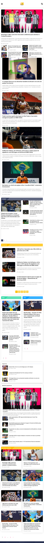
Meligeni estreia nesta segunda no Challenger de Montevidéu (36, 342)
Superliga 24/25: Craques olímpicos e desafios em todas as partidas (24, 435)
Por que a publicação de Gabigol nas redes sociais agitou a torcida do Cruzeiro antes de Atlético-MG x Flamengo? (36, 203)
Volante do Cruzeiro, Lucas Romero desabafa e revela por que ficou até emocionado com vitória (10, 216)
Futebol (4, 199)
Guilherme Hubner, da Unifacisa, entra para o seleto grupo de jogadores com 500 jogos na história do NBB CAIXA (20, 151)
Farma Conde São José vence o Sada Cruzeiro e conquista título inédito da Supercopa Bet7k (32, 484)
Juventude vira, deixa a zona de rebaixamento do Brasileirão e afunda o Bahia (36, 221)
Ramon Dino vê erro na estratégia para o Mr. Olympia (21, 366)
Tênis (24, 297)
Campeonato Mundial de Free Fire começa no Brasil (20, 372)
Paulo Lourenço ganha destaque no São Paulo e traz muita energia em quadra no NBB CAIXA (19, 116)
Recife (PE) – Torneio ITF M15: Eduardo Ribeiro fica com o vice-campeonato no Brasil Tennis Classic (32, 315)
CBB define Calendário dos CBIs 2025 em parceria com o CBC (35, 54)
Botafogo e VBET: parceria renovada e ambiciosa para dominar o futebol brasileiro (9, 464)
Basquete (4, 245)
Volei (3, 297)
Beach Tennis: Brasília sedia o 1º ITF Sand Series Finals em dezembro (24, 441)
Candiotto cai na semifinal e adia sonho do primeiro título (36, 334)
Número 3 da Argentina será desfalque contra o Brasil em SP (14, 47)
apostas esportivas (36, 414)
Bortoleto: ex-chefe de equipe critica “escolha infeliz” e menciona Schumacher (33, 505)
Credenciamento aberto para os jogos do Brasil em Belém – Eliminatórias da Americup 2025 (29, 278)
